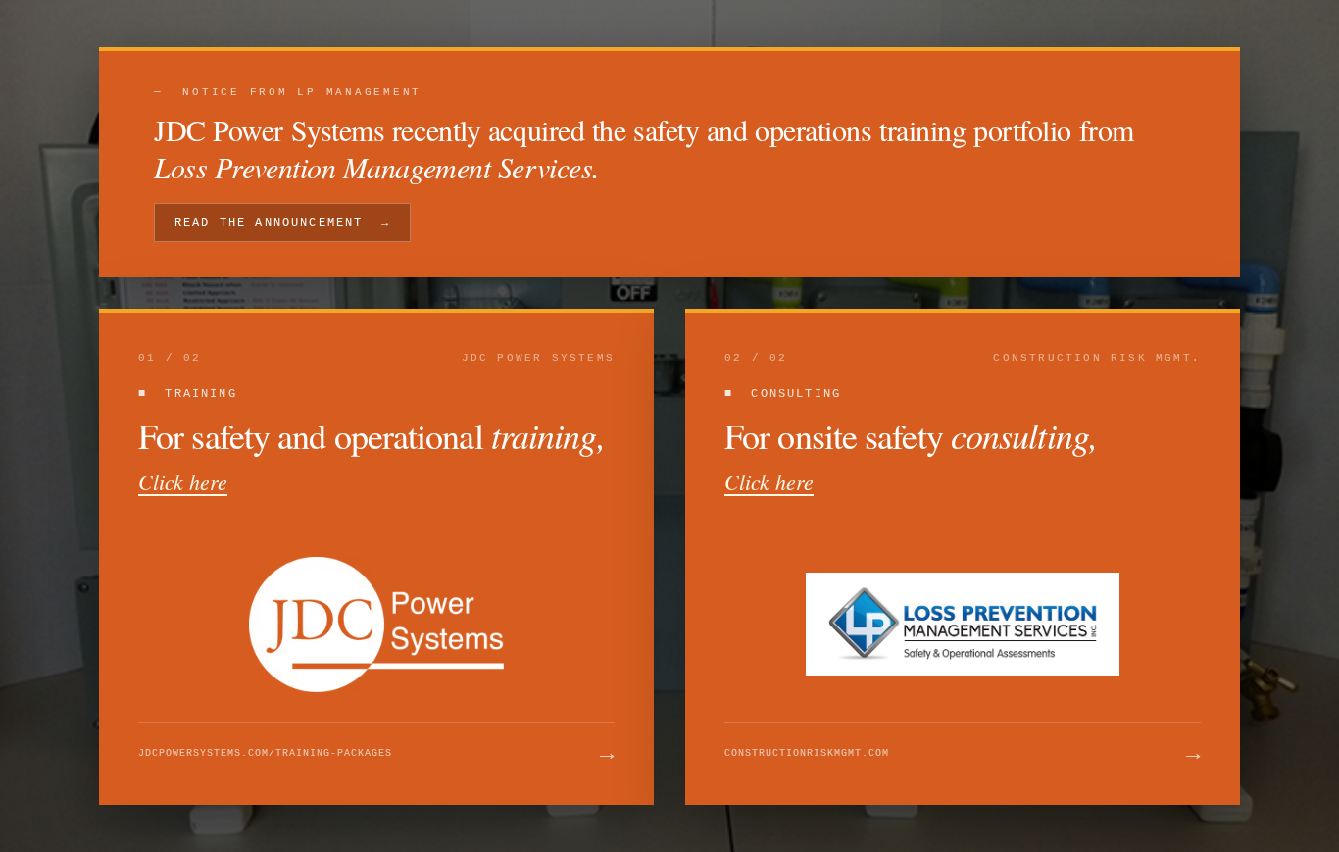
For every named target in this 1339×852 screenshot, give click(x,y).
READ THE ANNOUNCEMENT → (282, 222)
